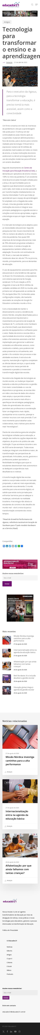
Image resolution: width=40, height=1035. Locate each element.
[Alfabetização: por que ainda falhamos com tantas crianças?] (20, 859)
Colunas (9, 962)
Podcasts (10, 974)
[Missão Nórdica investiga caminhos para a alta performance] (20, 750)
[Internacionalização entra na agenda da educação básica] (20, 804)
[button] (36, 4)
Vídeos (9, 970)
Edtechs (9, 951)
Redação (9, 62)
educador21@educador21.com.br (13, 1012)
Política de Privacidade (10, 930)
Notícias (9, 728)
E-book (9, 966)
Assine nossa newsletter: (13, 573)
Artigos (7, 22)
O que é (9, 959)
